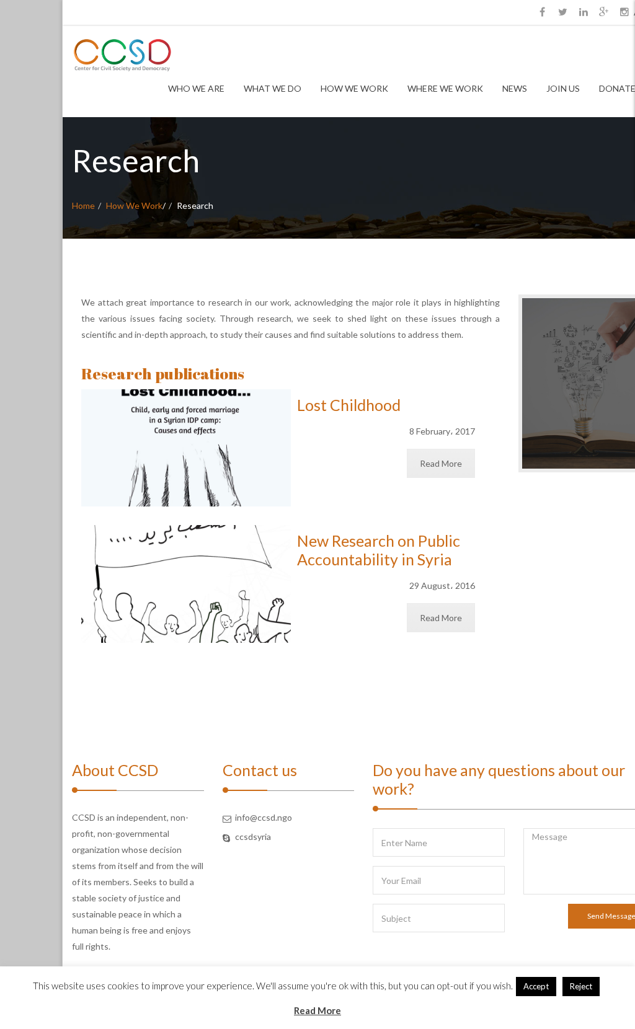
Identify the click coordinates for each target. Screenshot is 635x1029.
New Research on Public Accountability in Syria (378, 549)
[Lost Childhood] (186, 448)
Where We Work (445, 88)
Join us (563, 88)
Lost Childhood (349, 404)
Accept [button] (536, 986)
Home (83, 205)
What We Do (272, 88)
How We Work (354, 88)
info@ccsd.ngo (263, 817)
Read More (441, 463)
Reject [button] (581, 986)
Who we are (196, 88)
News (514, 88)
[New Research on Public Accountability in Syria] (186, 584)
